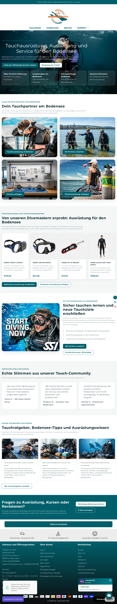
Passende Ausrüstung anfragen (54, 284)
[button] (4, 16)
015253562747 (10, 573)
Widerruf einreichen (58, 524)
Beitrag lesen (9, 477)
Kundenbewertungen (86, 573)
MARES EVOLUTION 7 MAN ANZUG (100, 264)
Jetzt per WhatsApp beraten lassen (20, 65)
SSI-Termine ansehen (74, 152)
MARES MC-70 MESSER (70, 262)
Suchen (81, 550)
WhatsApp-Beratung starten (91, 504)
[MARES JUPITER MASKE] (44, 246)
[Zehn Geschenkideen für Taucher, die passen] (58, 449)
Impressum (82, 563)
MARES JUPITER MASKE (42, 262)
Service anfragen (14, 194)
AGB (79, 556)
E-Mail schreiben (85, 510)
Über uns (81, 553)
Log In (42, 550)
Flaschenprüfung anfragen (77, 194)
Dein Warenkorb (46, 556)
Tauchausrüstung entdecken (20, 152)
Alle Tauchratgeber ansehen (17, 486)
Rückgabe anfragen (48, 570)
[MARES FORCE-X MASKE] (15, 246)
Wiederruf (82, 560)
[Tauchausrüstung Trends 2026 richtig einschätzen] (97, 449)
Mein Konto (44, 563)
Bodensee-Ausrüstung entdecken (19, 284)
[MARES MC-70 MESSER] (73, 246)
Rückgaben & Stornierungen (51, 576)
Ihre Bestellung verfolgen (50, 573)
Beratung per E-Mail (51, 65)
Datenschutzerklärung (87, 570)
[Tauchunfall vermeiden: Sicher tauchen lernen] (20, 449)
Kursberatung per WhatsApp (78, 352)
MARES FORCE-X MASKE (13, 262)
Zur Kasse (44, 560)
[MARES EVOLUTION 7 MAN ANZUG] (102, 246)
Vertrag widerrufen (104, 599)
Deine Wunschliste (47, 553)
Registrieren (45, 566)
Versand (81, 566)
